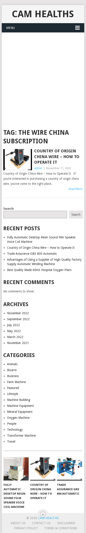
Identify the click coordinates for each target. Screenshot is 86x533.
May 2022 (14, 331)
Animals (12, 364)
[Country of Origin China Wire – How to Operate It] (17, 159)
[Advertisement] (43, 78)
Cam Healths (43, 14)
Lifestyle (12, 394)
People (11, 423)
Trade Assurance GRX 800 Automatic (32, 253)
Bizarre (12, 370)
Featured (13, 388)
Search (8, 208)
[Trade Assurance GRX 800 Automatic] (69, 469)
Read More (76, 189)
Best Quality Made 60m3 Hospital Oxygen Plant (39, 270)
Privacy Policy (26, 528)
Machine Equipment (20, 406)
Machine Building (18, 400)
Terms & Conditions (60, 528)
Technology (15, 429)
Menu (10, 28)
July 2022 (13, 325)
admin (38, 168)
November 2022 (18, 313)
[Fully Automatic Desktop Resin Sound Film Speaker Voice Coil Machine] (16, 469)
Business (13, 376)
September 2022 (18, 319)
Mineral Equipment (19, 411)
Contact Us (41, 523)
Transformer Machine (21, 435)
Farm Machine (16, 382)
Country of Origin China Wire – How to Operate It (56, 156)
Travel (11, 441)
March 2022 (15, 337)
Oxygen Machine (18, 417)
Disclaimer (66, 523)
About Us (18, 523)
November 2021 (18, 343)
